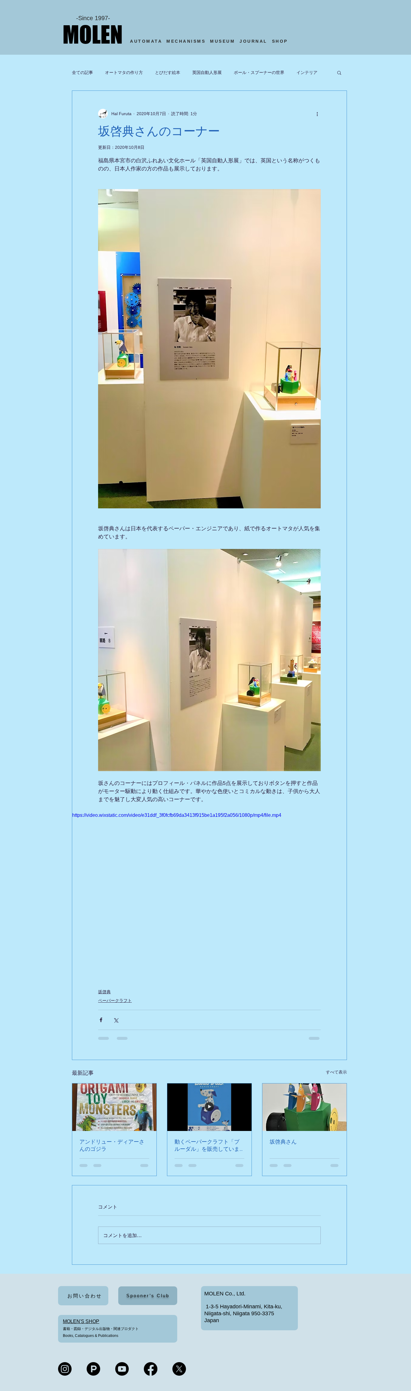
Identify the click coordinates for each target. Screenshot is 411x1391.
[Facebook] (150, 1369)
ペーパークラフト (115, 1000)
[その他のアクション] (317, 113)
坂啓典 (104, 991)
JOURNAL (253, 41)
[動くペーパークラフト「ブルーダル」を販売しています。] (209, 1107)
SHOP (281, 41)
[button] (339, 72)
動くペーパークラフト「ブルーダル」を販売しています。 (207, 1145)
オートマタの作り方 (124, 72)
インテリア (306, 72)
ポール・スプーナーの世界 (259, 72)
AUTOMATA (148, 41)
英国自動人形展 (207, 72)
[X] (179, 1369)
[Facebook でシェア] (101, 1020)
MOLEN (93, 34)
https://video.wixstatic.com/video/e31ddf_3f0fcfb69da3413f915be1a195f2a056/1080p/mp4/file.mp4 (176, 815)
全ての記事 (82, 72)
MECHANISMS (186, 41)
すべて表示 (336, 1072)
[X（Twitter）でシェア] (116, 1020)
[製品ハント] (93, 1369)
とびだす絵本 (167, 72)
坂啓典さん (283, 1141)
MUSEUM (222, 41)
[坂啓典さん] (304, 1107)
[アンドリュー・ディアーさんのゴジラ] (114, 1107)
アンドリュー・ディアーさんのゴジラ (111, 1145)
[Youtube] (122, 1369)
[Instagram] (65, 1369)
